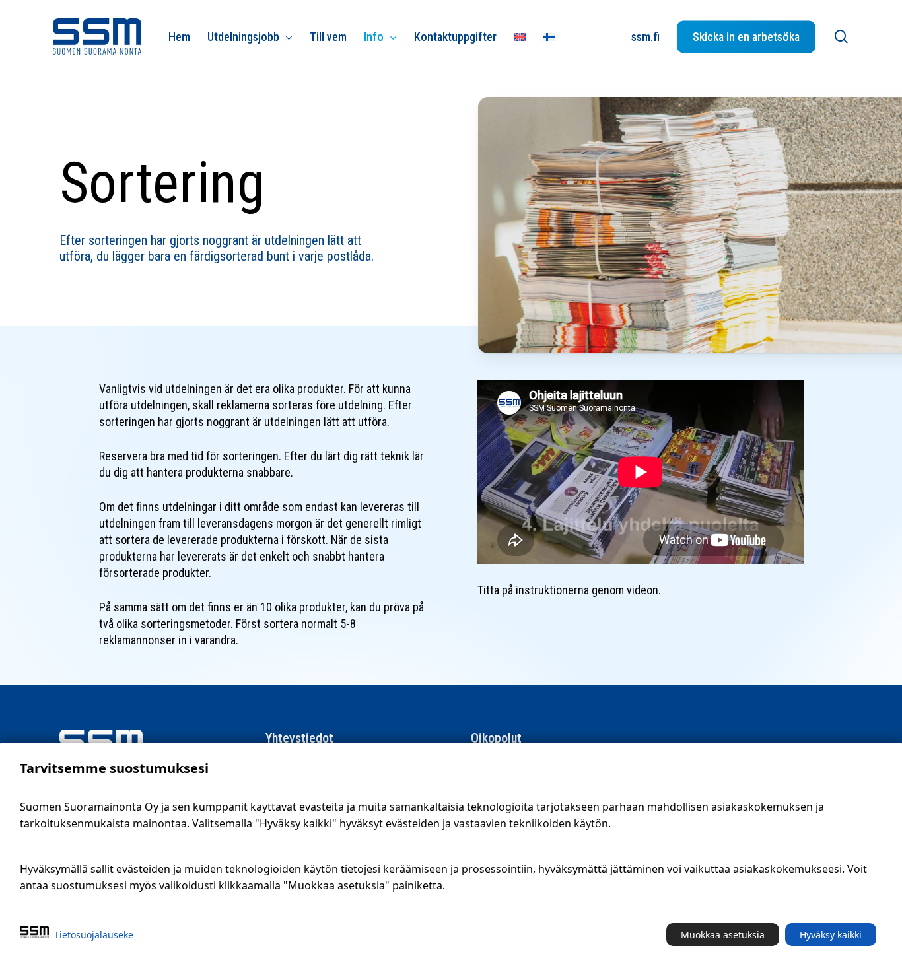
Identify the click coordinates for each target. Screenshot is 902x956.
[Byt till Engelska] (519, 36)
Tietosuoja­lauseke (93, 934)
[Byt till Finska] (548, 36)
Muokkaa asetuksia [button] (723, 934)
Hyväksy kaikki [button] (831, 934)
